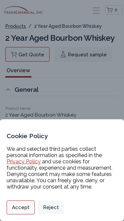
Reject (51, 207)
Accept (20, 207)
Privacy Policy (24, 161)
